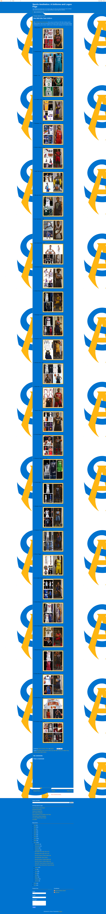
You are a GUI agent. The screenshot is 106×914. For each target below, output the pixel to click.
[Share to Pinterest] (62, 748)
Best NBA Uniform (41, 750)
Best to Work (48, 750)
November (37, 846)
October (37, 848)
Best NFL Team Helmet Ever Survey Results (44, 865)
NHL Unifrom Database (37, 812)
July (36, 869)
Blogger (60, 911)
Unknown (57, 892)
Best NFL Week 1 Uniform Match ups (43, 861)
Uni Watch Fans (65, 750)
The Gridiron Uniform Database (39, 816)
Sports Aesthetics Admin (60, 890)
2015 (35, 885)
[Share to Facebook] (60, 748)
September (37, 849)
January (37, 880)
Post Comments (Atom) (56, 794)
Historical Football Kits (37, 811)
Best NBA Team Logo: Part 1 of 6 (42, 853)
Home (53, 790)
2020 (35, 836)
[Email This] (57, 748)
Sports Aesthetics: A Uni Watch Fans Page (41, 814)
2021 (35, 834)
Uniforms (35, 752)
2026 (35, 825)
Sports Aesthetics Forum (39, 11)
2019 (35, 838)
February (37, 878)
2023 (35, 831)
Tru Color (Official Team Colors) (39, 817)
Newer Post (36, 790)
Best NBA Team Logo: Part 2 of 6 (42, 851)
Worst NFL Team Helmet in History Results (44, 863)
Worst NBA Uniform (42, 752)
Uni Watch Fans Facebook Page (41, 22)
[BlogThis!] (58, 748)
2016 (35, 883)
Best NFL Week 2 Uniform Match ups (43, 859)
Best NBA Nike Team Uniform (41, 857)
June (36, 871)
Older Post (70, 790)
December (37, 844)
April (36, 875)
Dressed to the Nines (37, 809)
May (36, 873)
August (36, 867)
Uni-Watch (34, 819)
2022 (35, 832)
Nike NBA (55, 750)
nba (52, 750)
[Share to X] (59, 748)
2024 (35, 829)
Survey (59, 750)
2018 (35, 840)
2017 (35, 842)
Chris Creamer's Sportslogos (38, 807)
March (36, 877)
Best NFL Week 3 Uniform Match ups (43, 855)
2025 (35, 827)
